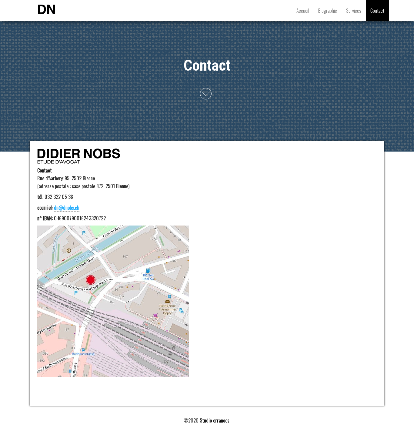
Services (353, 10)
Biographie (327, 10)
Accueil (302, 10)
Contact (377, 10)
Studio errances (214, 420)
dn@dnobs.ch (66, 207)
